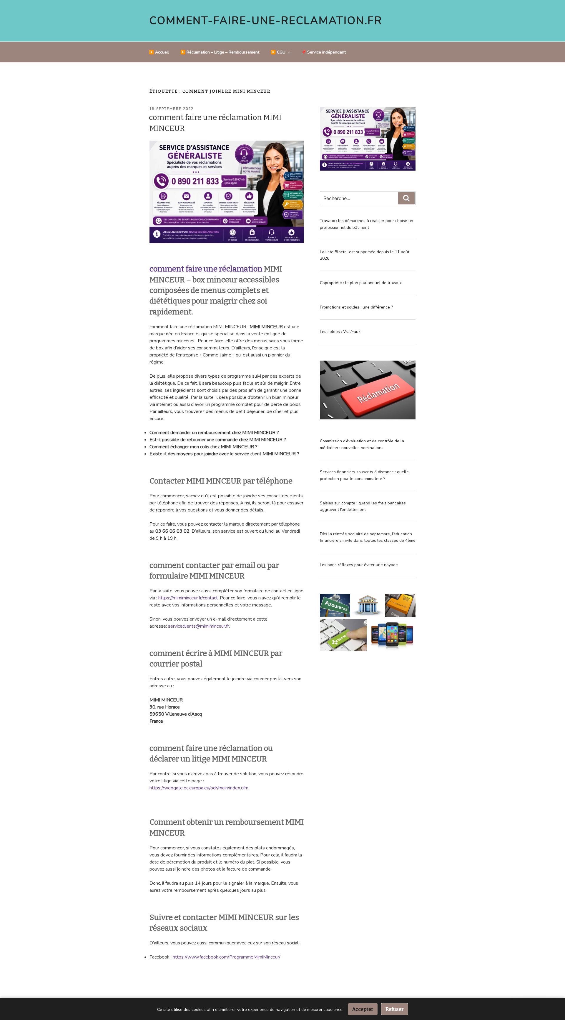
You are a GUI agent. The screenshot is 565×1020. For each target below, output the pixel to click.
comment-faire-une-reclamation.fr (265, 21)
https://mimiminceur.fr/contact (188, 598)
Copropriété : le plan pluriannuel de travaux (361, 283)
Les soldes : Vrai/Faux (340, 331)
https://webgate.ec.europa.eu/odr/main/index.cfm (198, 788)
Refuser (394, 1009)
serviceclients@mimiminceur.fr (198, 626)
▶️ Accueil (159, 52)
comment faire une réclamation (205, 269)
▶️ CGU (278, 52)
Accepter (362, 1009)
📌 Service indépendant (323, 52)
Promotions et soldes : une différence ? (356, 307)
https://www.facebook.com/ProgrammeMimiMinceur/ (226, 957)
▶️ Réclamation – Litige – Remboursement (219, 52)
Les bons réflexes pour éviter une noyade (359, 565)
